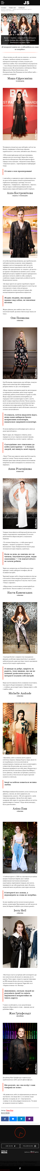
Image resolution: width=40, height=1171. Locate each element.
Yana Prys (9, 1110)
